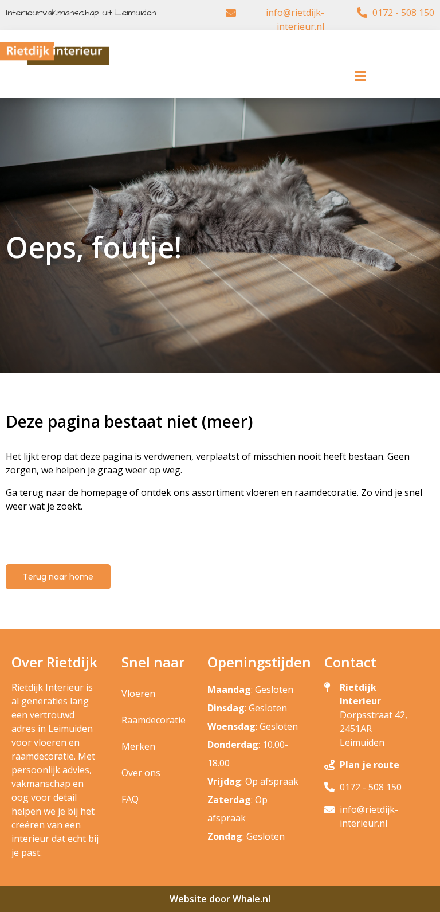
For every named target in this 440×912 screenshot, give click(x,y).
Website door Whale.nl (220, 899)
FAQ (130, 799)
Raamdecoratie (153, 720)
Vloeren (138, 693)
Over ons (140, 772)
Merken (138, 746)
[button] (360, 76)
